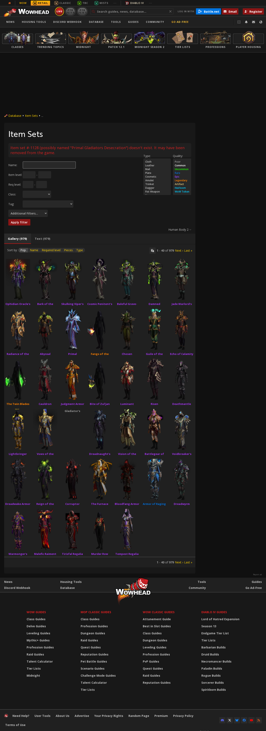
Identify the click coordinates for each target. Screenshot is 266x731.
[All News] (9, 3)
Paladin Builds (211, 668)
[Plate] (157, 173)
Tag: (11, 204)
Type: (147, 156)
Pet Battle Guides (94, 661)
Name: (12, 165)
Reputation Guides (94, 654)
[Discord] (222, 720)
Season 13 (208, 626)
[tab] (17, 239)
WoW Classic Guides (159, 612)
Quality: (178, 156)
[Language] (261, 22)
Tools (202, 582)
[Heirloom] (182, 188)
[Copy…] (152, 250)
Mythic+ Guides (38, 640)
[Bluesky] (237, 720)
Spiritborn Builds (213, 690)
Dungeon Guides (93, 633)
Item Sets (31, 116)
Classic (65, 3)
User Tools (42, 716)
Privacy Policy (183, 716)
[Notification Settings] (246, 22)
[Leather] (157, 165)
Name (34, 250)
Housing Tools (71, 582)
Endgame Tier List (215, 633)
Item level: (15, 175)
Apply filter (19, 222)
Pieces (68, 250)
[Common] (182, 165)
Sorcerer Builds (212, 683)
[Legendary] (182, 180)
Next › (179, 250)
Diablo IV (137, 3)
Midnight (33, 675)
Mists (104, 3)
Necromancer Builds (216, 661)
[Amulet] (157, 180)
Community (155, 22)
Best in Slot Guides (157, 626)
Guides (133, 22)
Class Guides (36, 619)
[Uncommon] (182, 169)
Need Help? (20, 716)
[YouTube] (251, 720)
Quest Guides (91, 647)
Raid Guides (35, 654)
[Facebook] (244, 720)
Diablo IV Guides (214, 612)
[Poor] (182, 162)
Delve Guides (36, 626)
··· (115, 3)
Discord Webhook (67, 22)
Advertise (82, 716)
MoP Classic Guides (96, 612)
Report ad (257, 575)
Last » (188, 250)
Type (79, 250)
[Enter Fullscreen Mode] (239, 22)
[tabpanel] (99, 405)
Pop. (23, 250)
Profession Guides (40, 647)
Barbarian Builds (213, 647)
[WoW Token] (182, 192)
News (10, 22)
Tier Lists (34, 668)
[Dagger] (157, 188)
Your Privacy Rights (108, 716)
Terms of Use (15, 725)
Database (96, 22)
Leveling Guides (38, 633)
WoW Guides (36, 612)
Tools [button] (116, 22)
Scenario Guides (93, 668)
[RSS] (259, 720)
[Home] (27, 11)
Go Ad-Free (180, 22)
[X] (230, 720)
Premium (161, 716)
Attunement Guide (157, 619)
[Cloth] (157, 162)
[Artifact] (182, 184)
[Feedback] (253, 22)
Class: (12, 194)
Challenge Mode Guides (98, 675)
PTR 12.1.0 (70, 11)
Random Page (138, 716)
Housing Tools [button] (34, 22)
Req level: (14, 184)
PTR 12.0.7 (82, 11)
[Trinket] (157, 184)
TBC (85, 3)
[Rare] (182, 173)
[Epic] (182, 177)
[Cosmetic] (157, 177)
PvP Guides (151, 661)
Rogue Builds (211, 675)
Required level (51, 250)
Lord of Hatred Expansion (220, 619)
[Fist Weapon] (157, 192)
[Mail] (157, 169)
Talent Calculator (40, 661)
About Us (62, 716)
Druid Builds (210, 654)
